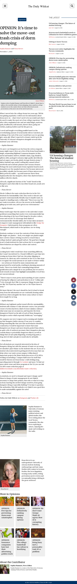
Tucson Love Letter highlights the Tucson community (62, 50)
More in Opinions (10, 494)
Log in (50, 582)
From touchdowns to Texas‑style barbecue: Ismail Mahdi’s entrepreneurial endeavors (61, 95)
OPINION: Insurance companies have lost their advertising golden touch (7, 547)
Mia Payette (52, 53)
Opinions (22, 19)
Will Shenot (52, 37)
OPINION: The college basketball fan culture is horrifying (22, 544)
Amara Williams (40, 101)
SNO (47, 582)
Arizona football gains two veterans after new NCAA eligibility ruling (62, 78)
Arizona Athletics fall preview (60, 86)
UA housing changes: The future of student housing (61, 158)
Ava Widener (52, 88)
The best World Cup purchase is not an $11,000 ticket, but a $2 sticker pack (62, 106)
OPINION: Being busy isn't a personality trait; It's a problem (37, 546)
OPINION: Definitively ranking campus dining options (60, 68)
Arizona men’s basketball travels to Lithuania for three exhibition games (63, 33)
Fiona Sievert (18, 49)
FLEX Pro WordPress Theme (37, 582)
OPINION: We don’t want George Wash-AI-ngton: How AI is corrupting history (37, 516)
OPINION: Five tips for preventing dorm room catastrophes (61, 59)
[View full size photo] (22, 77)
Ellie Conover (52, 44)
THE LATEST (54, 18)
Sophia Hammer (5, 49)
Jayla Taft (51, 28)
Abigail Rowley (52, 72)
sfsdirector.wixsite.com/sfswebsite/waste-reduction (18, 369)
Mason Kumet (52, 110)
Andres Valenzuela (53, 81)
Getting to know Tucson (58, 42)
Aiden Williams (52, 62)
